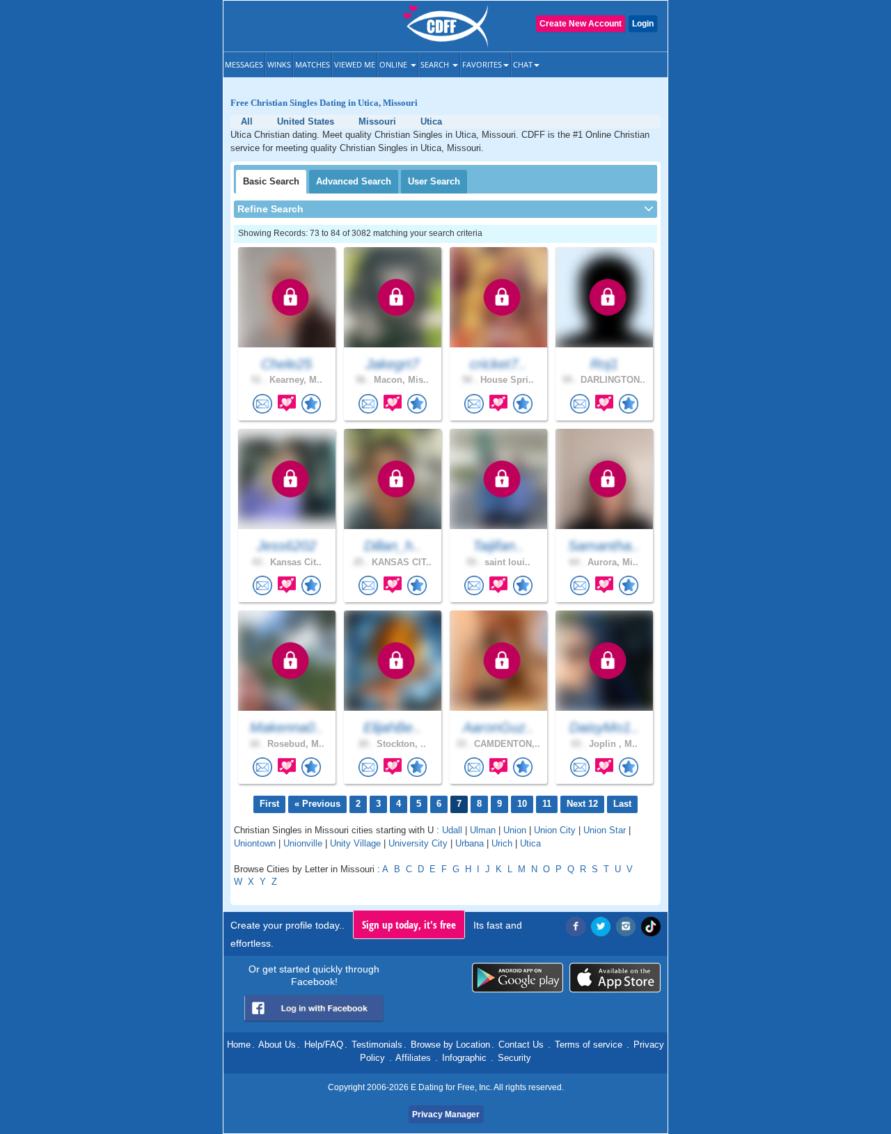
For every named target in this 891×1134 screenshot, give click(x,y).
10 (522, 803)
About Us (277, 1044)
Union (514, 830)
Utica (530, 843)
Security (514, 1058)
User (434, 181)
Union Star (604, 830)
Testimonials (377, 1044)
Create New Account (580, 24)
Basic (271, 181)
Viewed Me (354, 64)
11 (546, 803)
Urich (501, 843)
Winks (279, 64)
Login (643, 24)
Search (435, 64)
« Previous (317, 803)
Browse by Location (450, 1044)
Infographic (464, 1058)
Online (394, 64)
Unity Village (355, 843)
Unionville (302, 843)
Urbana (469, 843)
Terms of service (588, 1044)
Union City (555, 830)
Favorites (482, 64)
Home (239, 1044)
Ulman (483, 830)
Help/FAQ (323, 1044)
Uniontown (255, 843)
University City (418, 843)
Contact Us (521, 1044)
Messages (244, 64)
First (269, 803)
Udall (452, 830)
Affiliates (413, 1058)
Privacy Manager (446, 1114)
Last (622, 803)
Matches (312, 64)
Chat (523, 64)
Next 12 (582, 803)
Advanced (353, 181)
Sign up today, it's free (409, 924)
